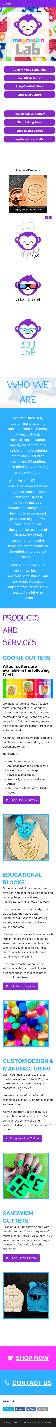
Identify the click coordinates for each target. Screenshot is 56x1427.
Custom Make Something (29, 69)
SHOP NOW (32, 1358)
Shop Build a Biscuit (29, 130)
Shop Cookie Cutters (29, 86)
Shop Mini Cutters (29, 94)
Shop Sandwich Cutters (29, 114)
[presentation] (46, 217)
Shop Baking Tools (29, 122)
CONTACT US (32, 1382)
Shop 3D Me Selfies (29, 78)
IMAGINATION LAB (21, 1422)
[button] (7, 3)
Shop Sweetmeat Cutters (29, 139)
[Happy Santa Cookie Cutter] (28, 194)
